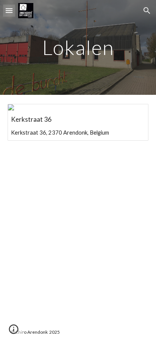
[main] (78, 47)
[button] (9, 10)
